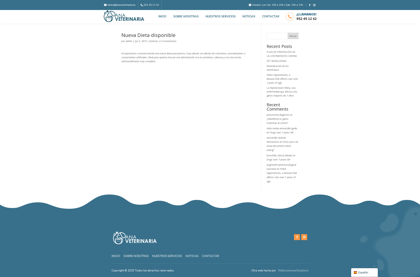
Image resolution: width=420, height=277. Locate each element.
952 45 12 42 (151, 5)
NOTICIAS (248, 16)
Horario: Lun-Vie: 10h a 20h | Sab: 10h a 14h (277, 5)
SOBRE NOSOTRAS (186, 16)
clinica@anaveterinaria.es (121, 5)
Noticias (153, 41)
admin (129, 41)
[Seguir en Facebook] (309, 5)
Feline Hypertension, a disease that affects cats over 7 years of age (282, 78)
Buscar (293, 36)
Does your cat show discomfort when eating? (282, 146)
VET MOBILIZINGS (276, 60)
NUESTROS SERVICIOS (221, 16)
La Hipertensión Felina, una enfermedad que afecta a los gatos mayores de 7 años (282, 91)
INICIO (162, 16)
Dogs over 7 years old (281, 132)
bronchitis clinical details (279, 155)
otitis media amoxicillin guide (282, 128)
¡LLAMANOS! (306, 14)
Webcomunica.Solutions (292, 270)
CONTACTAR (270, 16)
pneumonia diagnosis (278, 114)
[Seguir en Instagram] (314, 5)
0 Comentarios (168, 41)
